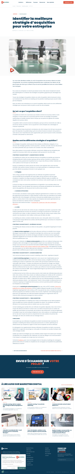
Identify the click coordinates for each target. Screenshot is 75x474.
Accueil (14, 6)
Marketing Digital (23, 13)
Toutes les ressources (66, 384)
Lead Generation (29, 457)
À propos (35, 2)
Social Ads (28, 455)
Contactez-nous (68, 2)
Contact (47, 455)
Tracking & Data (29, 461)
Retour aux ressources (20, 350)
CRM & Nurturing (29, 459)
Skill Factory (28, 449)
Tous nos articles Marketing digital (51, 350)
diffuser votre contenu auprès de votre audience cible (34, 246)
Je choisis (13, 468)
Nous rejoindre (50, 2)
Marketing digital (25, 6)
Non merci (5, 468)
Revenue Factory (29, 448)
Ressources (42, 2)
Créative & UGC (29, 464)
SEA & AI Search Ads (30, 451)
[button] (2, 471)
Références (28, 2)
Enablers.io (21, 340)
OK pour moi (21, 468)
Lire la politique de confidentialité (7, 464)
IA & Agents (28, 463)
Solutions (20, 2)
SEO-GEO (28, 453)
